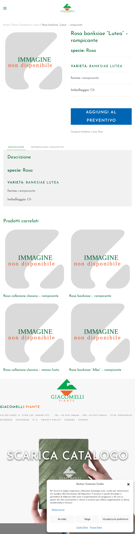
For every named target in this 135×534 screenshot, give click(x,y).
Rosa (15, 25)
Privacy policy (51, 420)
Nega (87, 519)
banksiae (25, 25)
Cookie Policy (82, 528)
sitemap (83, 420)
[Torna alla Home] (68, 8)
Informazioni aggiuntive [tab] (47, 147)
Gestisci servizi (58, 510)
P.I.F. (35, 420)
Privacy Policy (96, 528)
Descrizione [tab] (16, 147)
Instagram (22, 420)
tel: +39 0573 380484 (66, 415)
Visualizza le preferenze (115, 519)
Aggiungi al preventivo (101, 116)
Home (6, 25)
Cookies (70, 420)
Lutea (36, 25)
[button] (128, 484)
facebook (6, 420)
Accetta (62, 519)
